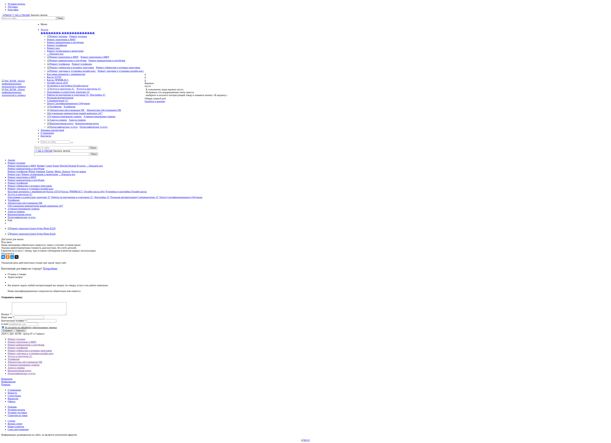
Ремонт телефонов (57, 45)
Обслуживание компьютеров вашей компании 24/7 (74, 113)
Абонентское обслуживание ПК (25, 203)
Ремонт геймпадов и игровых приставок (30, 185)
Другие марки (78, 171)
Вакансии (13, 398)
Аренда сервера (16, 211)
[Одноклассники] (8, 257)
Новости (12, 392)
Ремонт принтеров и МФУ (61, 39)
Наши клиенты (16, 426)
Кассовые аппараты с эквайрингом (66, 74)
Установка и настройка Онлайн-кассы (67, 85)
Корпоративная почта (19, 214)
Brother (41, 165)
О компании (14, 390)
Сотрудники (14, 395)
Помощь (5, 384)
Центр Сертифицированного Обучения (68, 103)
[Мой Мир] (12, 257)
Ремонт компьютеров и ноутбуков (65, 42)
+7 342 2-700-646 (20, 15)
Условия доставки (17, 412)
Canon (48, 165)
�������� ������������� (68, 33)
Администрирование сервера (23, 208)
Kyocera (81, 165)
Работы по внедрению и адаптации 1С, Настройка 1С (76, 94)
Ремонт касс (53, 48)
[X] (16, 257)
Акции (11, 160)
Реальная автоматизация (60, 97)
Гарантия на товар (18, 415)
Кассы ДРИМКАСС (58, 80)
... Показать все (55, 53)
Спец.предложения (18, 429)
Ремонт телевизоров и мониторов (65, 51)
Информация (8, 381)
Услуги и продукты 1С (20, 194)
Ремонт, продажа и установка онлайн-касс (31, 188)
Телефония (13, 200)
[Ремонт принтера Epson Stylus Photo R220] (32, 228)
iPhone (31, 171)
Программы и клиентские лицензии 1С (68, 92)
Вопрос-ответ (15, 423)
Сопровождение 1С (57, 100)
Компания (6, 378)
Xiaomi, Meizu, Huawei (58, 171)
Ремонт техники (16, 163)
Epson (56, 165)
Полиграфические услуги (21, 217)
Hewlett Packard (68, 165)
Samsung (40, 171)
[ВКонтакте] (3, 257)
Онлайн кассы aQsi (57, 82)
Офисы (11, 401)
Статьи (11, 420)
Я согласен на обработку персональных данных (31, 327)
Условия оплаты (16, 409)
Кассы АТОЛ (54, 77)
